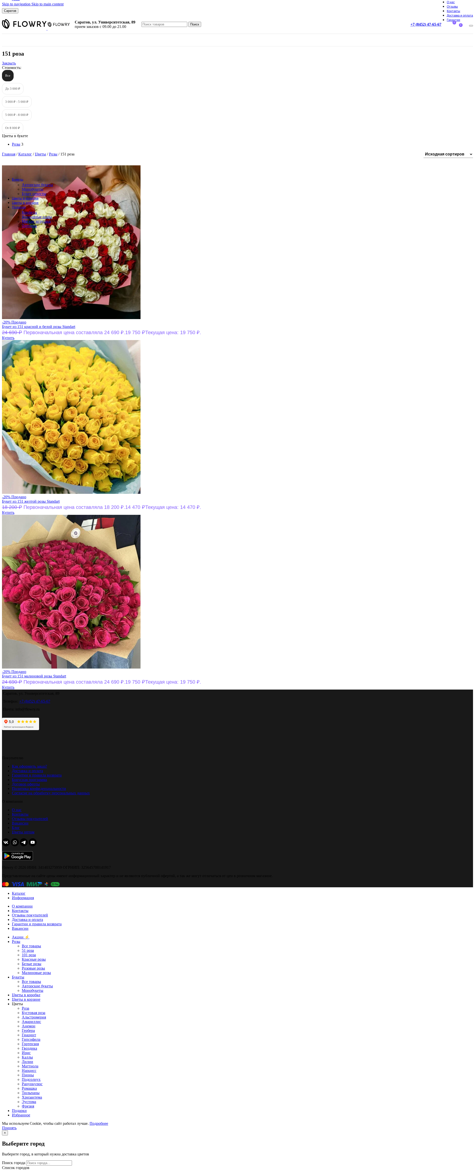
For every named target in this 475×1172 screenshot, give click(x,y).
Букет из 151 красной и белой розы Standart (38, 327)
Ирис (26, 1053)
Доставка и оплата (27, 771)
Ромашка (29, 1088)
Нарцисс (29, 1070)
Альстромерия (34, 1017)
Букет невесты (34, 194)
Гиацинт (29, 1035)
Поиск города (13, 1163)
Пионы (28, 1075)
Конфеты (29, 212)
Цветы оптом (23, 832)
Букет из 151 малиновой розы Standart (34, 676)
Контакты (20, 814)
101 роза (29, 955)
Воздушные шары (37, 217)
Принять (9, 1128)
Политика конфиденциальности (39, 788)
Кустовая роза (33, 1013)
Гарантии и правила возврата (37, 775)
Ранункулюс (32, 1084)
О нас (17, 810)
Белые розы (31, 964)
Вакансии (20, 823)
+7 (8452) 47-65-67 (425, 24)
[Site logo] (25, 28)
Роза (25, 1008)
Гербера (28, 1030)
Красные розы (34, 959)
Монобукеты (32, 189)
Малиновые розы (36, 973)
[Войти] (471, 25)
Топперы (29, 226)
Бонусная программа (29, 780)
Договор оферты (26, 784)
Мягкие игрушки (36, 221)
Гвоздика (29, 1048)
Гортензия (30, 1044)
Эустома (29, 1102)
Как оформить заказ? (29, 766)
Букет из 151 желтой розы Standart (31, 501)
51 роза (28, 950)
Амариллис (31, 1022)
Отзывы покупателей (30, 819)
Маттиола (30, 1066)
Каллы (27, 1057)
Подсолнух (31, 1079)
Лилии (27, 1062)
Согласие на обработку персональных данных (51, 793)
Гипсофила (31, 1039)
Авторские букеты (37, 185)
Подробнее (99, 1123)
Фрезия (28, 1106)
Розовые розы (33, 968)
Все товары (31, 946)
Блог (16, 827)
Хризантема (32, 1097)
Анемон (28, 1026)
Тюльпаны (31, 1093)
